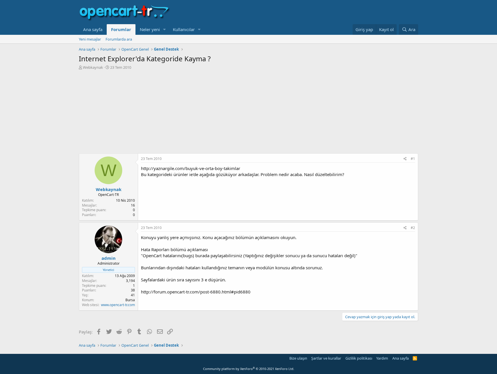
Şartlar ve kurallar (326, 358)
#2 (413, 227)
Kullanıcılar (184, 29)
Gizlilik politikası (358, 358)
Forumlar (121, 29)
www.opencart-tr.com (118, 304)
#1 (413, 158)
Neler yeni (150, 29)
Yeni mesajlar (90, 39)
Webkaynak (93, 67)
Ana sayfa (92, 29)
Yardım (382, 358)
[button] (164, 29)
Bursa (130, 299)
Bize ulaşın (298, 358)
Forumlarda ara (119, 39)
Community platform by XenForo (248, 369)
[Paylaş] (405, 159)
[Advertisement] (248, 113)
